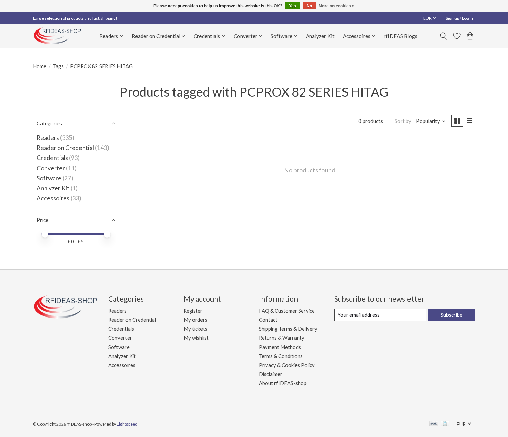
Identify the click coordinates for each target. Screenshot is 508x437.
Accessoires (53, 198)
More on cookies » (337, 5)
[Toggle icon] (444, 36)
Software (50, 178)
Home (39, 66)
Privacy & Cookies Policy (287, 365)
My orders (195, 320)
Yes (292, 5)
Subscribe (451, 315)
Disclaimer (270, 374)
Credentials (52, 157)
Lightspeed (127, 424)
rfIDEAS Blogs (400, 36)
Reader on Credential (65, 147)
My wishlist (196, 338)
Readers (48, 137)
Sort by (403, 121)
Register (193, 311)
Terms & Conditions (281, 356)
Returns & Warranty (281, 338)
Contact (268, 320)
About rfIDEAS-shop (283, 383)
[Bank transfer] (433, 424)
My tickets (195, 329)
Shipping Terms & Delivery (288, 329)
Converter (51, 168)
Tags (58, 66)
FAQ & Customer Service (287, 311)
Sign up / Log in (459, 18)
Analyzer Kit (320, 36)
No (309, 5)
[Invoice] (445, 424)
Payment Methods (280, 347)
